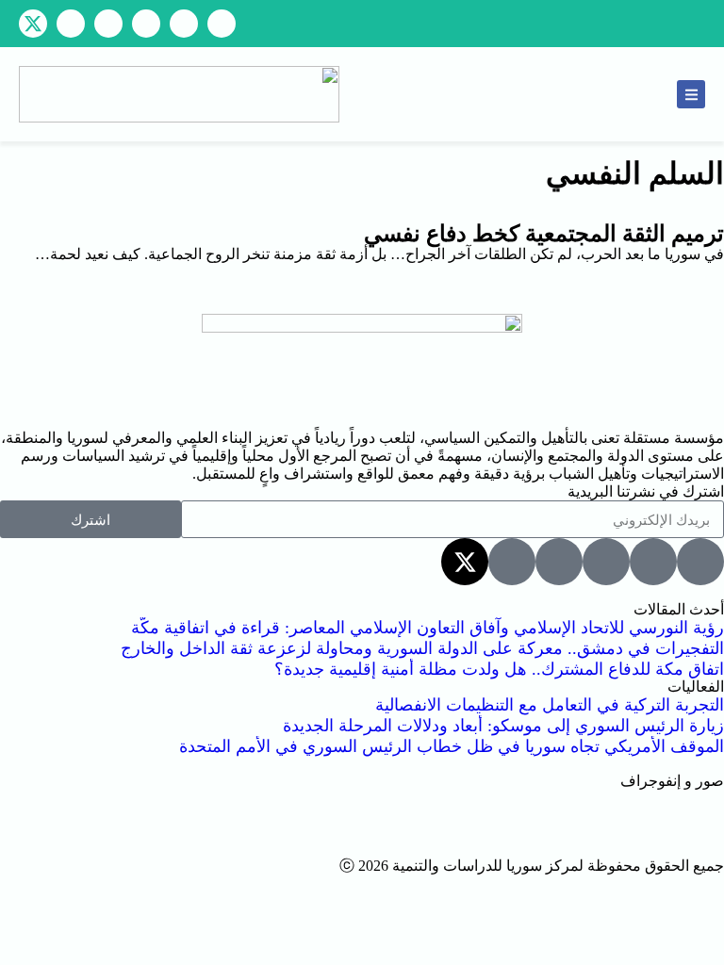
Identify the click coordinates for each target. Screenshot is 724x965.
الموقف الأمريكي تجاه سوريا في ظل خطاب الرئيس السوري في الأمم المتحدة (451, 746)
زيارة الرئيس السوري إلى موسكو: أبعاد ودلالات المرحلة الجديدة (503, 725)
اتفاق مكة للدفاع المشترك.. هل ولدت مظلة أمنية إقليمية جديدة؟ (499, 669)
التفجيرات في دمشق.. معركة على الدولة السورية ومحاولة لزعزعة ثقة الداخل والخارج (422, 648)
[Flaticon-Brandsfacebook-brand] (184, 23)
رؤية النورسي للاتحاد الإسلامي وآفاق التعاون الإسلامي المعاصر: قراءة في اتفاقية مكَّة (427, 627)
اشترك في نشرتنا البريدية (646, 491)
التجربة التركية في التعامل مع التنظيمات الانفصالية (549, 704)
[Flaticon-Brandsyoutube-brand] (221, 23)
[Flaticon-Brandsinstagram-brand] (146, 23)
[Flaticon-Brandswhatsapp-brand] (108, 23)
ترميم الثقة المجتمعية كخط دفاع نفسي (544, 233)
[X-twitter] (33, 23)
